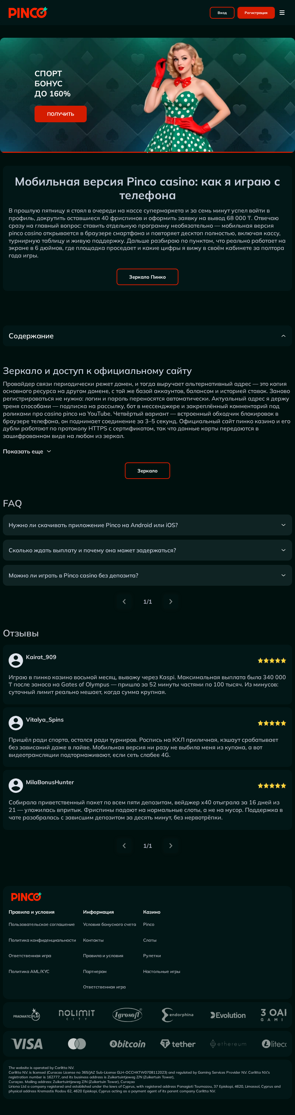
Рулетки (152, 955)
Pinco (148, 924)
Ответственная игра (30, 955)
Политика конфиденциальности (42, 940)
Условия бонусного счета (109, 924)
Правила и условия (32, 912)
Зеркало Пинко (147, 277)
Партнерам (94, 971)
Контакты (93, 940)
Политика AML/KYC (29, 971)
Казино (151, 912)
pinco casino (25, 233)
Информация (98, 912)
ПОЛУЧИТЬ (60, 114)
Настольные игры (161, 971)
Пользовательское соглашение (42, 924)
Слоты (149, 940)
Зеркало (147, 471)
